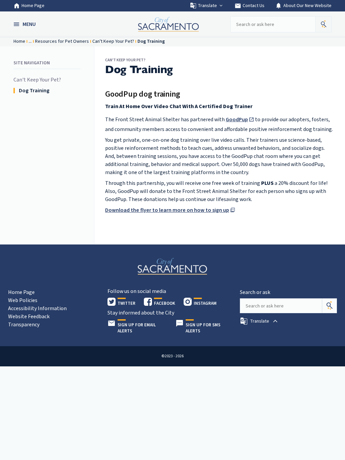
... (30, 41)
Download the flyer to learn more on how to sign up (167, 210)
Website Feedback (29, 316)
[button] (25, 24)
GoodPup (237, 119)
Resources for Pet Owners (62, 41)
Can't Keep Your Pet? (113, 41)
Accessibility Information (37, 308)
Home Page (33, 5)
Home (19, 41)
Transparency (23, 324)
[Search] (329, 305)
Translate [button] (207, 5)
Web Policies (22, 300)
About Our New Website (303, 6)
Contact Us (249, 6)
